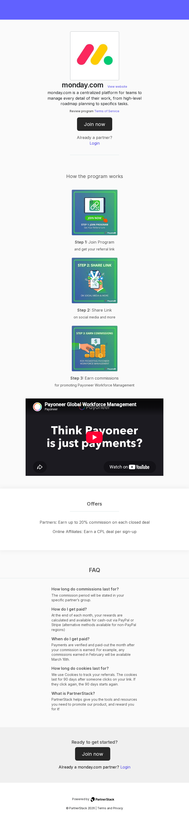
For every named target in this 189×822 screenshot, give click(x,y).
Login (95, 143)
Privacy (118, 808)
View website (117, 86)
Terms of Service (106, 111)
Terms (101, 808)
